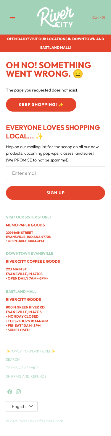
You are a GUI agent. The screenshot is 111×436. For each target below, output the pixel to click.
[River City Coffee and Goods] (55, 17)
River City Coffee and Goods (41, 421)
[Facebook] (9, 392)
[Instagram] (18, 392)
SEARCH (13, 359)
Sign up (55, 192)
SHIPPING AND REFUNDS (26, 376)
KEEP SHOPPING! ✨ (41, 104)
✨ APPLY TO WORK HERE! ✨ (30, 351)
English (18, 406)
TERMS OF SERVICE (22, 367)
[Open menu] (12, 17)
